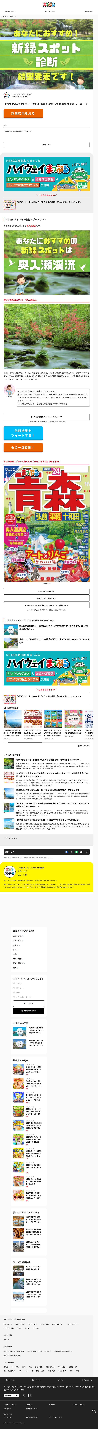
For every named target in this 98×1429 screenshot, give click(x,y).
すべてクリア (28, 1003)
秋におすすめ (32, 1324)
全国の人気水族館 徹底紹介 (12, 1355)
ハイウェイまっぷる (55, 1417)
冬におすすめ (44, 1324)
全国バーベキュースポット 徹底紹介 (39, 1351)
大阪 (26, 1371)
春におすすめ (8, 1324)
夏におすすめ (20, 1324)
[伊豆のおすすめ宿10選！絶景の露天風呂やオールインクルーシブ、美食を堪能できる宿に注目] (18, 1217)
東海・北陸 (17, 958)
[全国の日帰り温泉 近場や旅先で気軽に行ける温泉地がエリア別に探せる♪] (18, 1121)
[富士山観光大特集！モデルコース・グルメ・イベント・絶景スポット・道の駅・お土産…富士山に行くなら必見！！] (18, 1093)
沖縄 (77, 1371)
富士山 (27, 1102)
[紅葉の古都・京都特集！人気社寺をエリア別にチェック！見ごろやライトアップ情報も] (18, 1191)
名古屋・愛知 (73, 1367)
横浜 (30, 1367)
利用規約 (52, 1405)
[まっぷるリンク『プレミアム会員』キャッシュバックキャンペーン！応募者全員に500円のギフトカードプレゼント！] (33, 725)
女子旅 (27, 1328)
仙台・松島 (15, 1367)
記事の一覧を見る (84, 746)
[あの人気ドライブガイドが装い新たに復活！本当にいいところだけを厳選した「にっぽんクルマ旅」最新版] (53, 725)
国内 (14, 949)
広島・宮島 (51, 1371)
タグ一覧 (6, 1340)
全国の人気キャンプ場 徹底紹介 (14, 1351)
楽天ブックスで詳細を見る (46, 598)
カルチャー (88, 11)
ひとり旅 (36, 1328)
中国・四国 (17, 936)
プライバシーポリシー (79, 1405)
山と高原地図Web (32, 1417)
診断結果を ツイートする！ (23, 432)
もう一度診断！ (23, 447)
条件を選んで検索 (30, 1011)
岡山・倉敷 (62, 1371)
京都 (27, 1200)
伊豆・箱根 (38, 1367)
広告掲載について (32, 1409)
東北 (14, 954)
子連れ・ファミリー (72, 1324)
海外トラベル (50, 11)
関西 (14, 967)
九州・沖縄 (17, 940)
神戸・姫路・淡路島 (38, 1371)
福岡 (71, 1371)
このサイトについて (10, 1405)
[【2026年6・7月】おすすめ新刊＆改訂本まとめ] (73, 723)
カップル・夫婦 (9, 1328)
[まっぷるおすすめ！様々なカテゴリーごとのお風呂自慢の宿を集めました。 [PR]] (18, 1267)
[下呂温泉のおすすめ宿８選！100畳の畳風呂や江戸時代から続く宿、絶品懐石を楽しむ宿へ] (18, 1229)
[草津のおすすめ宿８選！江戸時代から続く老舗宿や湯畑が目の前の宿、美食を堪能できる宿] (18, 1242)
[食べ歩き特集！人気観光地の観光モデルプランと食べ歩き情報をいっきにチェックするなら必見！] (18, 1065)
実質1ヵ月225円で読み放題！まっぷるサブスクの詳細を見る (46, 605)
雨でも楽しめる (57, 1324)
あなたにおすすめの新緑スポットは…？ (18, 131)
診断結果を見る (23, 113)
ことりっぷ (7, 1417)
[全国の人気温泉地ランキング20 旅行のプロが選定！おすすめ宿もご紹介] (18, 1279)
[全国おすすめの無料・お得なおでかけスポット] (18, 1163)
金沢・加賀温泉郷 (9, 1371)
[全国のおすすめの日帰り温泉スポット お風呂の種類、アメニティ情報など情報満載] (18, 1292)
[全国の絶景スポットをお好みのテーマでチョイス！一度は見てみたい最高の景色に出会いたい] (18, 1135)
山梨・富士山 (50, 1367)
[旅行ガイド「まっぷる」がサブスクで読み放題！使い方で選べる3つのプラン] (10, 204)
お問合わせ (7, 1409)
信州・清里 (61, 1367)
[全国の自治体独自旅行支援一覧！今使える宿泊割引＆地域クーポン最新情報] (13, 725)
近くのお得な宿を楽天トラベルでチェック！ (46, 417)
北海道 (15, 945)
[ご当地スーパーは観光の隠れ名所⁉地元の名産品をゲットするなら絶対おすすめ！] (18, 1149)
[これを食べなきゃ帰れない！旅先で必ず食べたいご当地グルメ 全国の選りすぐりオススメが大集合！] (18, 1079)
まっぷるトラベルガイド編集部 (21, 94)
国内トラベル (10, 11)
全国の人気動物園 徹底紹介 (63, 1351)
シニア (19, 1328)
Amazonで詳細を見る (46, 591)
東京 (23, 1367)
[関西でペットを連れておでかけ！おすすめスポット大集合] (18, 1177)
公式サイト (21, 871)
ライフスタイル (87, 1380)
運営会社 (29, 1405)
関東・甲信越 (18, 963)
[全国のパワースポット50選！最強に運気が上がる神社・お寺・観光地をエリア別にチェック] (18, 1107)
